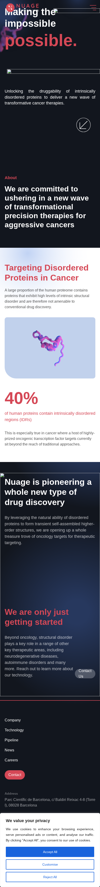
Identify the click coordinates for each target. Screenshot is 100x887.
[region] (50, 850)
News (9, 750)
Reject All (50, 877)
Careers (11, 760)
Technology (14, 730)
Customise (50, 864)
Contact (14, 775)
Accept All (50, 852)
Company (13, 720)
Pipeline (11, 740)
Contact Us (85, 673)
